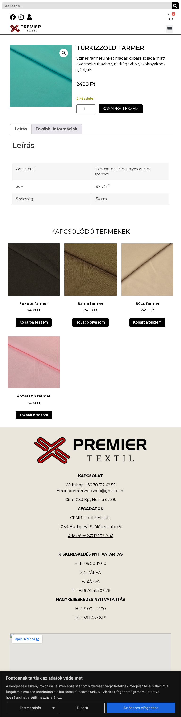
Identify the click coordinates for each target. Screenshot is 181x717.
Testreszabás (30, 708)
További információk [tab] (56, 129)
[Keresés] (175, 5)
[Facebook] (13, 17)
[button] (169, 29)
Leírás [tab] (21, 129)
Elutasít (82, 708)
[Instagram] (21, 17)
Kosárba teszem (121, 109)
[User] (29, 17)
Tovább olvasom (90, 322)
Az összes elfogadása (140, 708)
